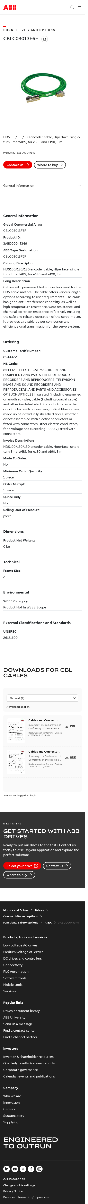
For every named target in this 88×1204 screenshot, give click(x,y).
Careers (9, 1109)
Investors (10, 1048)
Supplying (10, 1122)
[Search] (72, 7)
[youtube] (14, 1169)
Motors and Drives (15, 910)
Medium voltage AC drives (23, 952)
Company (10, 1088)
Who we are (12, 1096)
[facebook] (31, 1169)
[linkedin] (6, 1169)
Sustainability (13, 1116)
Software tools (14, 978)
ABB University (14, 1017)
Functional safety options (20, 922)
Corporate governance (20, 1070)
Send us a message (18, 1024)
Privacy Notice (13, 1191)
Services (9, 991)
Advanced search (18, 706)
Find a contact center (19, 1030)
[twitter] (23, 1169)
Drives (39, 910)
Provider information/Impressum (26, 1197)
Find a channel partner (20, 1037)
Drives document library (21, 1011)
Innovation (11, 1102)
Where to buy (47, 165)
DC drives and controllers (22, 958)
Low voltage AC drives (20, 945)
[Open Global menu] (80, 7)
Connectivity (13, 965)
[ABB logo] (9, 7)
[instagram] (39, 1169)
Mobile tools (13, 984)
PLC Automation (15, 971)
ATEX (48, 922)
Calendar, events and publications (29, 1076)
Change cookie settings (19, 1185)
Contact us (15, 165)
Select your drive (19, 866)
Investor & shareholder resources (28, 1057)
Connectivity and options (20, 916)
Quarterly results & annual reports (29, 1063)
